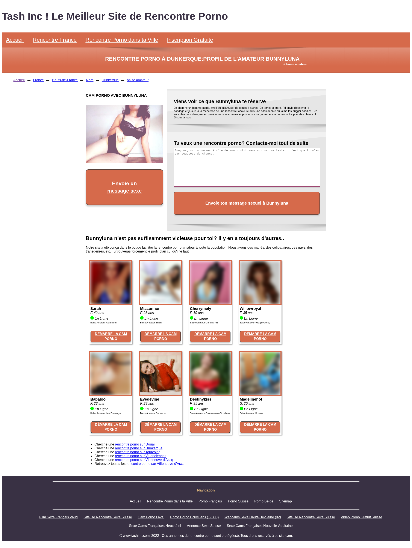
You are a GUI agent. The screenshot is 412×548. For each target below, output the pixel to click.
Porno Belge (263, 501)
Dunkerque (110, 80)
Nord (90, 80)
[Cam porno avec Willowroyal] (260, 303)
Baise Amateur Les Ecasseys (105, 413)
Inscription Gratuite (190, 40)
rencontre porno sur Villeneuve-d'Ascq (144, 460)
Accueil (15, 40)
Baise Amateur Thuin (151, 322)
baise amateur (137, 80)
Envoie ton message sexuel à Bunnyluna (246, 203)
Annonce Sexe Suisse (204, 526)
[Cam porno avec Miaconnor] (160, 303)
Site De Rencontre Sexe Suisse (108, 517)
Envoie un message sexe (124, 187)
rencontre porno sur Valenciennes (140, 456)
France (38, 80)
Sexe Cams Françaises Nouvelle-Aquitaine (260, 526)
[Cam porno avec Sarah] (110, 303)
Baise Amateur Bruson (251, 413)
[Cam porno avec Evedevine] (160, 394)
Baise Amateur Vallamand (103, 322)
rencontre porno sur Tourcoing (138, 452)
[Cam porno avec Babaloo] (110, 394)
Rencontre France (55, 40)
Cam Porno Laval (151, 517)
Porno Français (210, 501)
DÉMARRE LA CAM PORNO (111, 336)
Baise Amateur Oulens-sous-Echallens (210, 413)
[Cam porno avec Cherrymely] (210, 303)
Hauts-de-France (65, 80)
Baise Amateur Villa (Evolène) (255, 322)
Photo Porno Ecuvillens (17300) (194, 517)
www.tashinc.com (136, 535)
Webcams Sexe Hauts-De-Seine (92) (252, 517)
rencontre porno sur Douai (135, 444)
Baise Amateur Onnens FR (204, 322)
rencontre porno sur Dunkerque (138, 448)
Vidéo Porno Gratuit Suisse (361, 517)
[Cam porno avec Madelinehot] (260, 394)
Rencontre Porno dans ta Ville (121, 40)
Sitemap (285, 501)
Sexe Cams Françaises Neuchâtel (155, 526)
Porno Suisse (238, 501)
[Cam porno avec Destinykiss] (210, 394)
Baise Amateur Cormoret (153, 413)
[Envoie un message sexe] (124, 162)
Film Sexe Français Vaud (58, 517)
